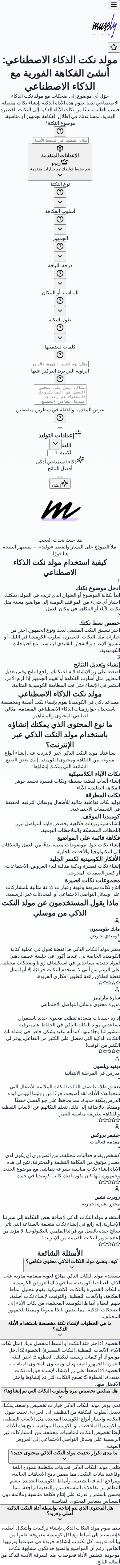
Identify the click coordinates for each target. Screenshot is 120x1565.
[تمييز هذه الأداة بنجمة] (114, 48)
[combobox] (60, 203)
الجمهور (60, 238)
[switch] (60, 428)
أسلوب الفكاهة (60, 211)
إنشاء (56, 485)
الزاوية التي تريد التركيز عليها (60, 370)
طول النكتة (60, 319)
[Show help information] (60, 131)
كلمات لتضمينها (60, 346)
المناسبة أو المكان (60, 292)
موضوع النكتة (60, 123)
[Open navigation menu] (114, 5)
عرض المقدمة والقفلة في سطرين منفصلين (60, 409)
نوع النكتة (60, 184)
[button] (60, 305)
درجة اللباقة (60, 265)
